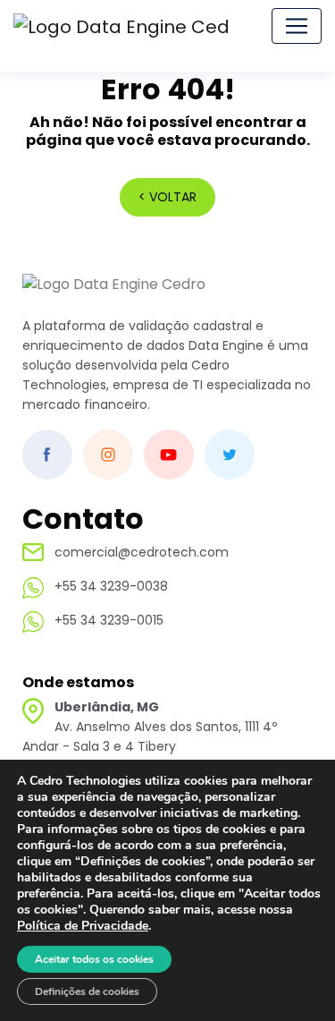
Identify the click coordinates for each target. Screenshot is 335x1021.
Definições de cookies (87, 991)
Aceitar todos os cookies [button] (94, 959)
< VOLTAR (167, 197)
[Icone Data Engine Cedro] (121, 26)
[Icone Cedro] (113, 294)
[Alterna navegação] (297, 26)
